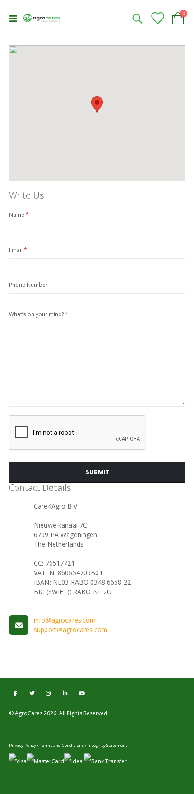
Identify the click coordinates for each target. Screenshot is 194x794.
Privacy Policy (22, 745)
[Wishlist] (157, 18)
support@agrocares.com (70, 629)
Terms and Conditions (62, 745)
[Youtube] (82, 693)
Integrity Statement (107, 745)
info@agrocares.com (65, 620)
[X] (32, 693)
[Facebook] (15, 693)
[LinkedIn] (65, 693)
